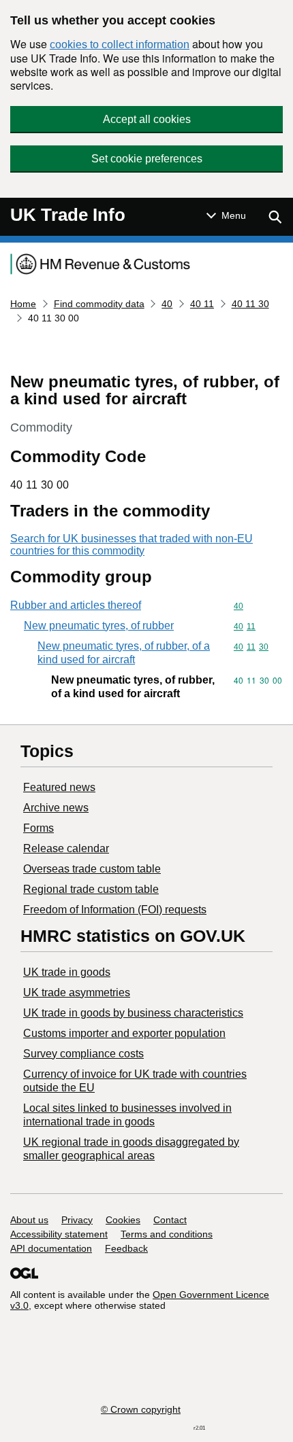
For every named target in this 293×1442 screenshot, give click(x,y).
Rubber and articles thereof (75, 605)
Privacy (77, 1219)
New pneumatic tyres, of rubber (99, 625)
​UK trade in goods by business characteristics (133, 1013)
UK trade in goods (66, 972)
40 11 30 (250, 303)
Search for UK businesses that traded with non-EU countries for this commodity (131, 545)
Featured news (59, 787)
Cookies (123, 1219)
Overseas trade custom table (92, 869)
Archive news (56, 807)
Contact (170, 1219)
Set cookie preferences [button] (146, 158)
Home (23, 303)
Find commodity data (99, 303)
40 (166, 303)
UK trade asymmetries (76, 992)
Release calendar (66, 848)
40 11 (202, 303)
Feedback (126, 1248)
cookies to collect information (119, 44)
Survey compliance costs (83, 1053)
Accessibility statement (59, 1234)
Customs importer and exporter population (124, 1033)
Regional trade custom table (91, 889)
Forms (38, 828)
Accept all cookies (147, 119)
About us (29, 1219)
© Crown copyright (141, 1409)
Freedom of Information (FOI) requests (114, 909)
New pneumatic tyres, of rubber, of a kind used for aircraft (123, 652)
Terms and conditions (167, 1234)
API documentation (51, 1248)
